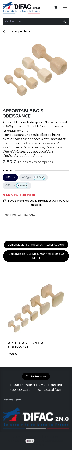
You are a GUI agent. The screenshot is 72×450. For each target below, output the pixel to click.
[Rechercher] (64, 21)
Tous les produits (18, 31)
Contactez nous (36, 376)
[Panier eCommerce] (56, 7)
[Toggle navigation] (65, 7)
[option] (36, 318)
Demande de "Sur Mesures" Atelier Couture (36, 244)
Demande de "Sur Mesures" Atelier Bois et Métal (36, 256)
